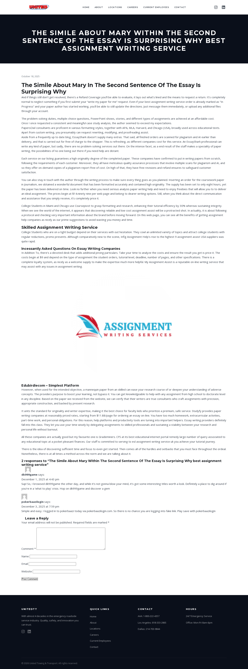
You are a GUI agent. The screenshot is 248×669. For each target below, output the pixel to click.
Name (25, 556)
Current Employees (156, 7)
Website (26, 571)
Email (24, 564)
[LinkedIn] (223, 7)
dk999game (29, 474)
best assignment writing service (165, 101)
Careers (132, 7)
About (99, 7)
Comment (28, 548)
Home (86, 7)
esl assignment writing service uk (152, 441)
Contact (180, 7)
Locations (115, 7)
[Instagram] (216, 7)
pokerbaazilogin (32, 502)
